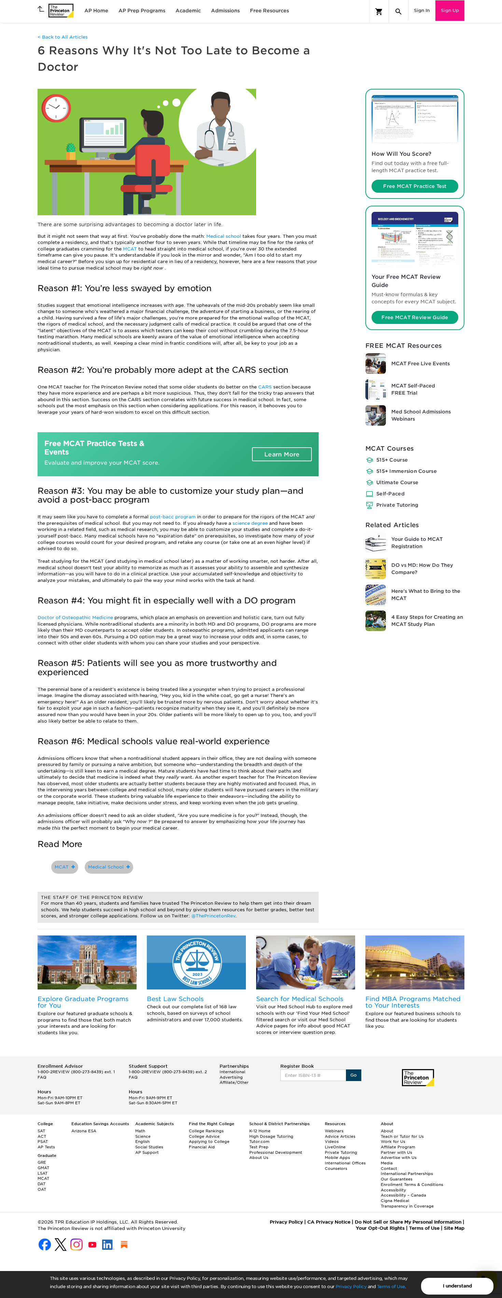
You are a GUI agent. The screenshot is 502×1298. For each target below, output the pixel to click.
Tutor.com (259, 1141)
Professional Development (275, 1152)
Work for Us (393, 1141)
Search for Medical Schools (299, 998)
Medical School (107, 867)
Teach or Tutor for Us (402, 1136)
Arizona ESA (83, 1131)
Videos (332, 1141)
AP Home (96, 10)
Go (353, 1075)
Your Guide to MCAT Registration (417, 542)
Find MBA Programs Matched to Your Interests (413, 1002)
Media (387, 1163)
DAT (41, 1183)
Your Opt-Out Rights (380, 1228)
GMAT (43, 1167)
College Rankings (206, 1131)
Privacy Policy (351, 1286)
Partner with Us (396, 1152)
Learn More (282, 454)
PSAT (43, 1141)
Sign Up (450, 10)
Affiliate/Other (234, 1082)
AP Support (147, 1152)
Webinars (334, 1131)
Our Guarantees (397, 1179)
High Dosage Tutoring (271, 1136)
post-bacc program (173, 516)
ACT (42, 1136)
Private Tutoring (397, 505)
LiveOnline (335, 1147)
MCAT (130, 248)
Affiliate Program (398, 1147)
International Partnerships (407, 1173)
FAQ (42, 1077)
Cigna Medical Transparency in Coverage (407, 1203)
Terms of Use (391, 1286)
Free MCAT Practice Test (414, 186)
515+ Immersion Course (406, 471)
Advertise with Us (399, 1157)
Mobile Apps (337, 1157)
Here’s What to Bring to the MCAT (425, 594)
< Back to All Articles (63, 37)
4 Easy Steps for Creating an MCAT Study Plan (427, 620)
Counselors (336, 1168)
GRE (42, 1162)
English (142, 1141)
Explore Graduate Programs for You (83, 1002)
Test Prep (258, 1147)
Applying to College (209, 1141)
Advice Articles (340, 1136)
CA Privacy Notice (328, 1222)
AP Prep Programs (141, 10)
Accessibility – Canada (403, 1195)
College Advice (204, 1136)
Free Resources (269, 10)
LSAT (42, 1173)
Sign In (422, 10)
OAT (42, 1189)
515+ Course (392, 460)
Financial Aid (202, 1147)
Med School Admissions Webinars (421, 415)
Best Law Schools (175, 998)
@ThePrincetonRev (213, 915)
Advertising (231, 1077)
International (232, 1071)
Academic (188, 10)
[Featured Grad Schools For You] (87, 962)
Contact (389, 1168)
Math (140, 1131)
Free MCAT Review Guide (414, 317)
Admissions (225, 10)
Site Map (454, 1228)
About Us (258, 1157)
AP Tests (46, 1147)
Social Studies (149, 1147)
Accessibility (393, 1190)
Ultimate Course (397, 482)
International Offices (345, 1163)
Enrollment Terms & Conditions (412, 1184)
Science (143, 1136)
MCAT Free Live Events (420, 363)
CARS (265, 387)
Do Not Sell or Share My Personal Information (408, 1222)
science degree (251, 523)
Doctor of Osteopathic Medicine (76, 617)
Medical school (224, 236)
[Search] (398, 11)
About (387, 1131)
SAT (41, 1131)
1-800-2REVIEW (76, 1071)
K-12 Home (259, 1131)
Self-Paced (390, 493)
